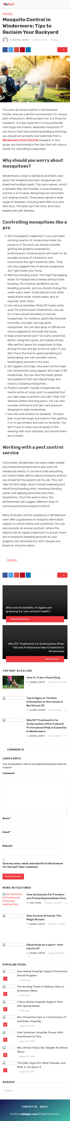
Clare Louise (37, 710)
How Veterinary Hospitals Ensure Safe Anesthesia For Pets (40, 1034)
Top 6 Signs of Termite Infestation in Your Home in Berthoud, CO (45, 701)
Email (7, 832)
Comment (9, 773)
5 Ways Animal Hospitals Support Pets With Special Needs (40, 1003)
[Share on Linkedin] (28, 49)
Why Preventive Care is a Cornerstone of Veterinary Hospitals (41, 1019)
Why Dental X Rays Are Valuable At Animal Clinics (42, 1049)
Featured (8, 14)
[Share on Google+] (16, 49)
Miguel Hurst (21, 40)
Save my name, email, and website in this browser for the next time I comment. (33, 865)
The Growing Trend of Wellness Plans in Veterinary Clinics (40, 988)
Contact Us (29, 1106)
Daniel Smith (37, 682)
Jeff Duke (35, 903)
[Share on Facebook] (5, 49)
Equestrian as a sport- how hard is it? (45, 946)
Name (7, 818)
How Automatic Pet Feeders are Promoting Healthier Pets (46, 896)
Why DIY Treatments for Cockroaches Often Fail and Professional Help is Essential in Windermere (46, 725)
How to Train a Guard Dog (43, 677)
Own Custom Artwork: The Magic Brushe (44, 917)
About (44, 1106)
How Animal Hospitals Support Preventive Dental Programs (42, 973)
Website (8, 845)
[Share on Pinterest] (22, 49)
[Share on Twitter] (10, 49)
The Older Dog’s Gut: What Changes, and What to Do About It (41, 1064)
